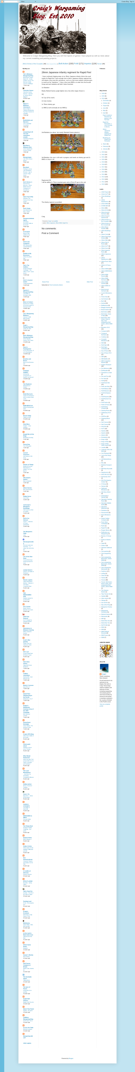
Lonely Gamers (27, 570)
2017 (103, 167)
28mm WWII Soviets (104, 282)
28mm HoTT (104, 246)
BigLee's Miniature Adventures (26, 105)
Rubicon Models (106, 539)
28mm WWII (59, 223)
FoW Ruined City (106, 399)
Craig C (104, 674)
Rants (103, 526)
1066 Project (105, 192)
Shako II (103, 545)
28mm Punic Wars (106, 261)
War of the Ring (105, 605)
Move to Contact (28, 302)
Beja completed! (27, 481)
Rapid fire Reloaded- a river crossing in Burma (107, 124)
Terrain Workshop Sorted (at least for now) (28, 561)
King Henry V (26, 687)
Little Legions (27, 1043)
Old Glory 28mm (106, 492)
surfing (103, 573)
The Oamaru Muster (104, 591)
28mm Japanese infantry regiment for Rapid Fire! (107, 132)
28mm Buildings (106, 230)
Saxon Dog (26, 444)
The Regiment (27, 384)
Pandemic (104, 510)
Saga (102, 543)
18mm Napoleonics (105, 200)
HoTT (102, 428)
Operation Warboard (104, 507)
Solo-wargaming (106, 553)
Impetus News (27, 837)
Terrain (99, 64)
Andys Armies (27, 846)
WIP (102, 618)
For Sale (103, 378)
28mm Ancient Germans (105, 213)
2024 (103, 98)
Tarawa (103, 577)
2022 (103, 154)
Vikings (103, 600)
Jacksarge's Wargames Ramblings (27, 506)
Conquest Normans (104, 334)
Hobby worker (27, 784)
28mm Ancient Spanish (105, 216)
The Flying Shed (28, 826)
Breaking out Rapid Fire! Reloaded (107, 139)
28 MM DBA (104, 206)
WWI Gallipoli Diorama (105, 632)
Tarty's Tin (26, 794)
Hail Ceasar (104, 424)
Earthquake (104, 370)
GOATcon (104, 416)
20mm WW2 (104, 203)
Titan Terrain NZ (105, 594)
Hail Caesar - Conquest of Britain (27, 965)
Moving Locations (27, 1029)
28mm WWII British (106, 271)
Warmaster (104, 616)
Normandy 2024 (106, 476)
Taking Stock (26, 980)
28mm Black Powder (104, 227)
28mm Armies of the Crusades (33, 64)
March (105, 144)
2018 (103, 164)
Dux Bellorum (105, 368)
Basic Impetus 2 (27, 839)
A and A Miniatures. (106, 293)
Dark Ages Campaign (104, 347)
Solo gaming (105, 551)
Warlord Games (105, 614)
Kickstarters (104, 437)
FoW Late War (105, 386)
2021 (103, 157)
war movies (104, 602)
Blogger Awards (105, 307)
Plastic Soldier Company (105, 519)
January (105, 149)
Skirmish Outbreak (106, 547)
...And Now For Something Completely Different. (28, 775)
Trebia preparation (28, 283)
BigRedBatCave (28, 405)
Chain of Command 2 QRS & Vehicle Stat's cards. (28, 397)
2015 (103, 172)
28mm (103, 208)
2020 (103, 159)
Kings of (103, 439)
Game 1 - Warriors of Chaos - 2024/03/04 (28, 523)
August (105, 105)
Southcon (104, 571)
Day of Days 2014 (106, 353)
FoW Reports (105, 396)
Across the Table (28, 1027)
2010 (103, 184)
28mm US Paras (106, 265)
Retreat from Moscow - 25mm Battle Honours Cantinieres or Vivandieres (27, 187)
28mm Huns (104, 248)
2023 (103, 152)
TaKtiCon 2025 (27, 417)
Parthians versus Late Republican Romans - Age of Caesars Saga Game (27, 172)
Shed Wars (26, 424)
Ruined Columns (27, 874)
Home (68, 282)
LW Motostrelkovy (106, 459)
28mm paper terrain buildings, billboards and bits (28, 849)
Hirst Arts (103, 426)
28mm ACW (104, 210)
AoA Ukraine (104, 299)
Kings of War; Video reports (105, 444)
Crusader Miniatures (104, 339)
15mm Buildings (106, 196)
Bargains (25, 948)
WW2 (102, 627)
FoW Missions (105, 391)
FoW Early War (105, 383)
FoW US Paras (105, 404)
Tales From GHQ (28, 197)
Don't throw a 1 (27, 182)
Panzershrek (105, 512)
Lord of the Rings (106, 455)
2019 (103, 162)
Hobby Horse (27, 496)
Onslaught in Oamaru (105, 496)
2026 (103, 93)
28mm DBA (104, 240)
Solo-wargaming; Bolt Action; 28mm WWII (106, 558)
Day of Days (104, 351)
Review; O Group (106, 536)
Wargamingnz (27, 157)
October (105, 103)
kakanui (103, 435)
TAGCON (104, 575)
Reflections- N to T (28, 698)
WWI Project (104, 635)
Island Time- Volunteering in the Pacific (27, 695)
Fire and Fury (105, 376)
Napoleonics (105, 472)
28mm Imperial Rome (52, 63)
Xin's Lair (26, 652)
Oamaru (103, 486)
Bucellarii (26, 167)
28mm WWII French (104, 275)
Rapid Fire (65, 223)
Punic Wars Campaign (104, 522)
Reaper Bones (105, 530)
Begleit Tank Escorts (28, 1002)
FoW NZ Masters (106, 393)
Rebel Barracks (28, 394)
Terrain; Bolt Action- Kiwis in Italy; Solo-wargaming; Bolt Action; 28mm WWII (106, 584)
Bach (102, 301)
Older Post (90, 282)
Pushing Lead (27, 901)
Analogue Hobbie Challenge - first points (27, 829)
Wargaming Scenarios (104, 611)
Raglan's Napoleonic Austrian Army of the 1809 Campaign (28, 709)
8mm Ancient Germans (105, 290)
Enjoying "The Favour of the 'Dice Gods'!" (28, 200)
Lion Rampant (105, 453)
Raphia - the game (28, 1010)
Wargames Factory (106, 607)
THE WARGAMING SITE (27, 594)
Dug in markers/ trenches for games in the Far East (107, 117)
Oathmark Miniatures (104, 489)
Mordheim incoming (28, 437)
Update (103, 596)
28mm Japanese (51, 223)
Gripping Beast (105, 418)
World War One (105, 621)
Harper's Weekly (28, 955)
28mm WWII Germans (104, 279)
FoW (76, 63)
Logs (24, 535)
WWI (102, 629)
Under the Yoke (27, 328)
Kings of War (105, 441)
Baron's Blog (27, 415)
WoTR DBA (104, 625)
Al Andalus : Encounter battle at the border (28, 223)
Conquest (104, 331)
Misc (102, 463)
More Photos (26, 956)
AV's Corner (26, 606)
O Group (103, 484)
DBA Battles (104, 359)
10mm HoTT (104, 194)
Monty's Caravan (28, 685)
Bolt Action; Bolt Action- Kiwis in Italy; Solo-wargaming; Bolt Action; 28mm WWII (106, 321)
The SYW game (27, 446)
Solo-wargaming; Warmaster (106, 568)
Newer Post (45, 282)
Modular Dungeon (106, 465)
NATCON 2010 (105, 474)
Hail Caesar (104, 422)
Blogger (71, 1058)
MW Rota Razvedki (106, 468)
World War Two (105, 623)
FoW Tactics (104, 402)
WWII (102, 637)
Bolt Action (63, 63)
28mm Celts (104, 234)
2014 (103, 174)
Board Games (105, 309)
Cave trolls (26, 498)
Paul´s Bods (26, 208)
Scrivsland (26, 231)
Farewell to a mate (106, 372)
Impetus (103, 431)
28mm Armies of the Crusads (105, 224)
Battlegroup (104, 305)
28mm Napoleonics (105, 258)
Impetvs (87, 63)
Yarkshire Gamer (28, 90)
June (104, 108)
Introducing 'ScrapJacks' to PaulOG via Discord (28, 375)
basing (103, 303)
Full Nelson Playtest (28, 138)
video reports (105, 598)
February (106, 146)
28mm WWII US (105, 285)
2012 (103, 179)
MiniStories (26, 923)
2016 (103, 169)
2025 (103, 96)
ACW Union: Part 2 (28, 1020)
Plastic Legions (27, 580)
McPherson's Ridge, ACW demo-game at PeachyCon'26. (28, 305)
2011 (103, 182)
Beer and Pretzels (27, 489)
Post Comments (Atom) (56, 285)
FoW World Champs (104, 407)
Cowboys (104, 337)
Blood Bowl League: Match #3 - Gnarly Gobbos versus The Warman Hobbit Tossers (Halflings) (28, 80)
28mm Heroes (27, 488)
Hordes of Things (28, 464)
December (106, 100)
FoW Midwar (104, 388)
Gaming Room (105, 410)
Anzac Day (104, 296)
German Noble (27, 819)
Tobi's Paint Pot (27, 891)
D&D (102, 343)
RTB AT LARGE (27, 881)
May (104, 110)
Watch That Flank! (28, 1009)
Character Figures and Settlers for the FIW (28, 862)
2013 (103, 177)
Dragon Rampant (106, 364)
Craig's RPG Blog (28, 734)
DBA (102, 356)
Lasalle (103, 447)
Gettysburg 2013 (106, 412)
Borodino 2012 (105, 327)
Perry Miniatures (106, 515)
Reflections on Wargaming (105, 533)
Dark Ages (104, 345)
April (104, 113)
